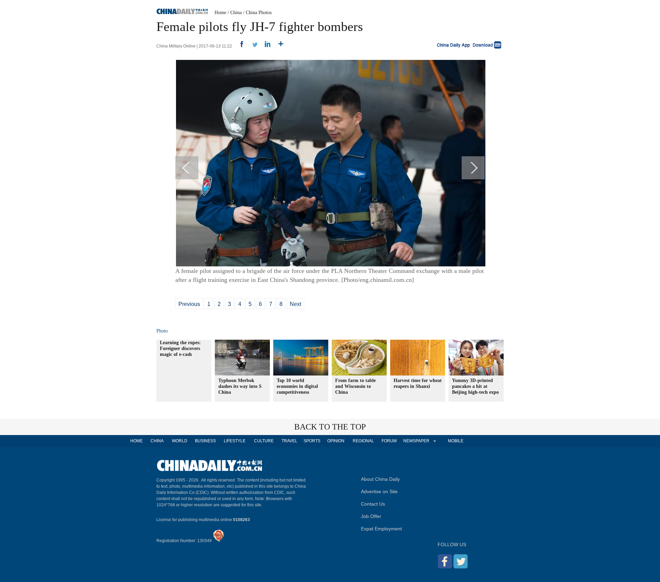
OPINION (335, 440)
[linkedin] (265, 46)
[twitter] (252, 46)
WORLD (179, 440)
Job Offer (371, 516)
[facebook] (239, 46)
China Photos (259, 12)
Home (220, 12)
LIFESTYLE (234, 440)
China (236, 12)
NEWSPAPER (416, 440)
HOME (136, 440)
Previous (189, 304)
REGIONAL (363, 440)
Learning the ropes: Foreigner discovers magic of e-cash (180, 348)
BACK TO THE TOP (330, 426)
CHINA (157, 440)
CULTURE (264, 440)
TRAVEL (289, 440)
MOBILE (455, 440)
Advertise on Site (379, 491)
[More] (278, 46)
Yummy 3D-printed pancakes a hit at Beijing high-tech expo (475, 386)
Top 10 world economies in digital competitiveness (297, 386)
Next (295, 304)
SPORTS (312, 440)
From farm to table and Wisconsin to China (355, 386)
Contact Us (373, 504)
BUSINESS (205, 440)
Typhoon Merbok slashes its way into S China (240, 386)
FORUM (389, 440)
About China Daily (380, 479)
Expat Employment (381, 528)
